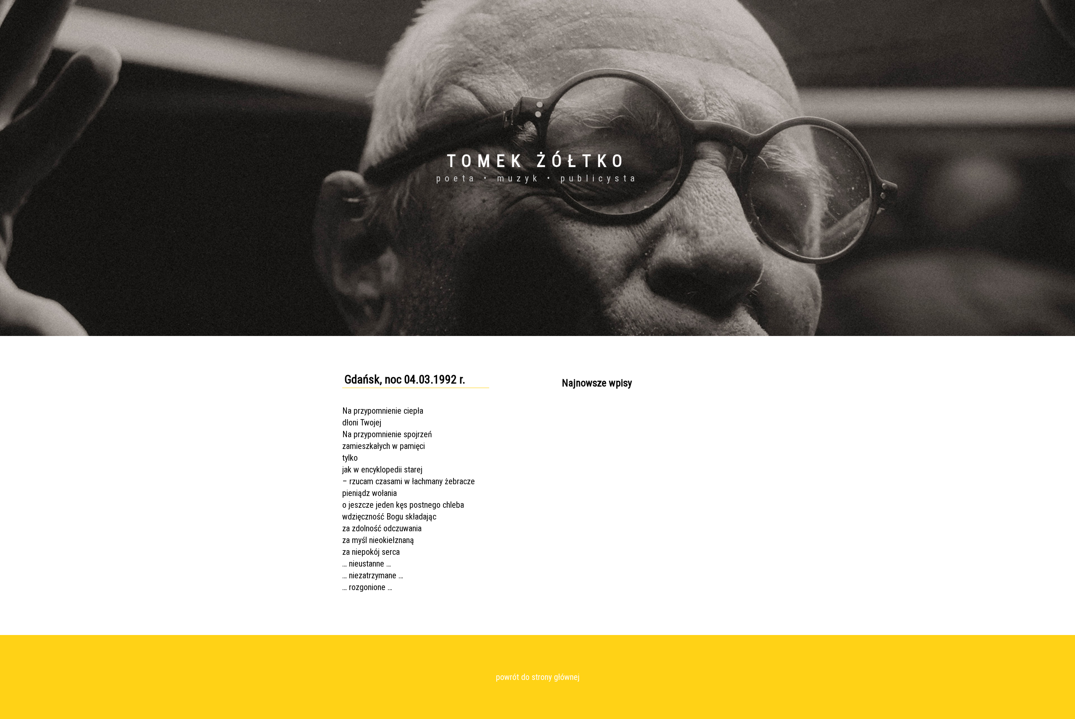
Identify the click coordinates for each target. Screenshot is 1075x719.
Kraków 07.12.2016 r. (589, 475)
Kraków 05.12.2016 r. (589, 414)
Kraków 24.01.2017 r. (589, 444)
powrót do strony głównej (537, 677)
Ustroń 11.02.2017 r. (588, 429)
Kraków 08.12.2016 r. (589, 460)
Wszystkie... (577, 490)
